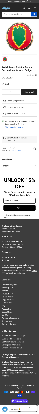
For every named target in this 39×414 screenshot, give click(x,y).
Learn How (11, 140)
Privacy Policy (7, 294)
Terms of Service (9, 324)
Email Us (5, 260)
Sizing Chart (7, 312)
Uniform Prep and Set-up (12, 348)
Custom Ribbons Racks (11, 339)
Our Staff (5, 315)
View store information (14, 127)
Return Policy (7, 297)
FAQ (3, 306)
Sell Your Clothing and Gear (13, 342)
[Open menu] (34, 7)
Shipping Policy (8, 300)
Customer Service (9, 303)
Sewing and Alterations (11, 345)
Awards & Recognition (11, 318)
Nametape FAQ (8, 288)
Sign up (19, 208)
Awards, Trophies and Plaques (14, 336)
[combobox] (19, 14)
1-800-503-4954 (8, 257)
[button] (5, 409)
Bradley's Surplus (17, 385)
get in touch (16, 151)
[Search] (34, 14)
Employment (7, 321)
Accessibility (7, 309)
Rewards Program (9, 285)
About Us (5, 291)
